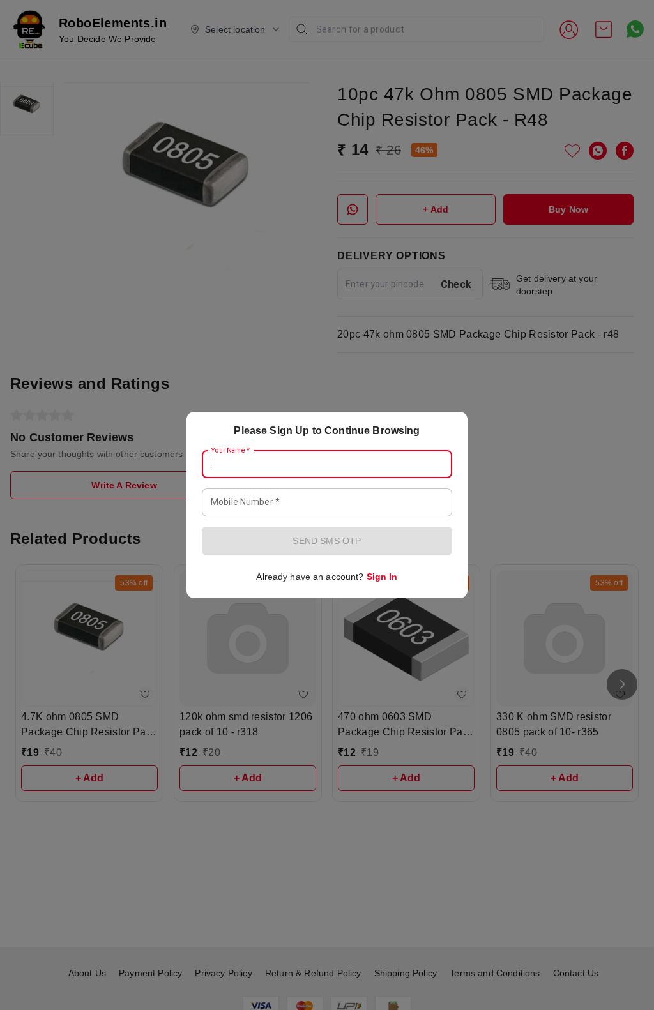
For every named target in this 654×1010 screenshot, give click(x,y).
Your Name (230, 451)
